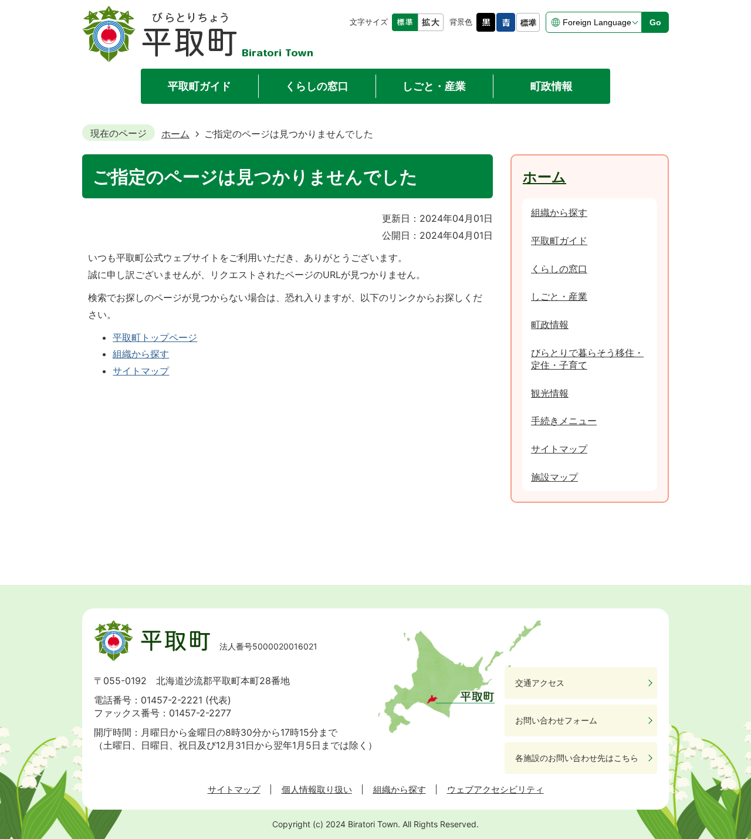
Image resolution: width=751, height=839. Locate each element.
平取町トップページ (155, 337)
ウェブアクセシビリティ (495, 789)
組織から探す (141, 354)
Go (655, 22)
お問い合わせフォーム (556, 720)
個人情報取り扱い (317, 789)
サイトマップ (141, 371)
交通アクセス (539, 683)
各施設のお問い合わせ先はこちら (576, 758)
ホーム (175, 134)
